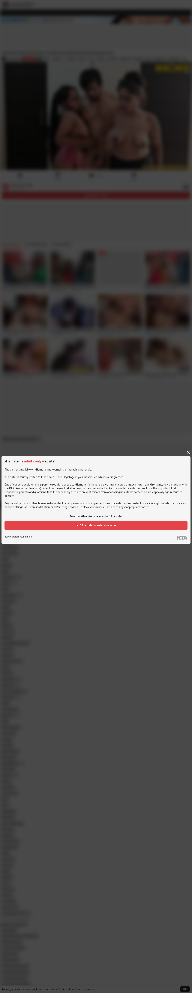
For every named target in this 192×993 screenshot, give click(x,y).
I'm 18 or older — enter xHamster (96, 525)
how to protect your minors (18, 537)
